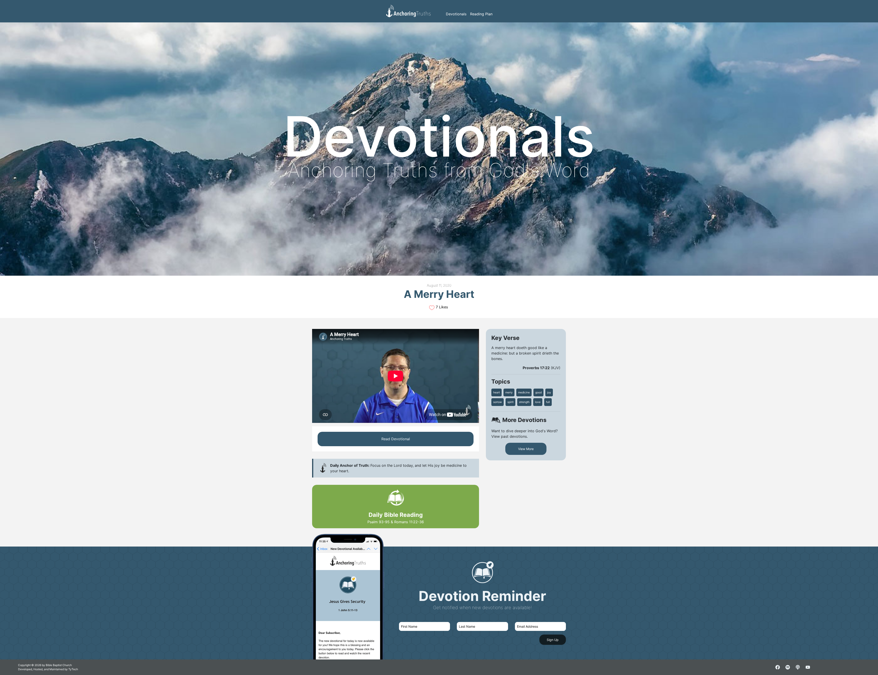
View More (526, 449)
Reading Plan (481, 14)
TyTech (73, 669)
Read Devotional (395, 439)
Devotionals (456, 14)
